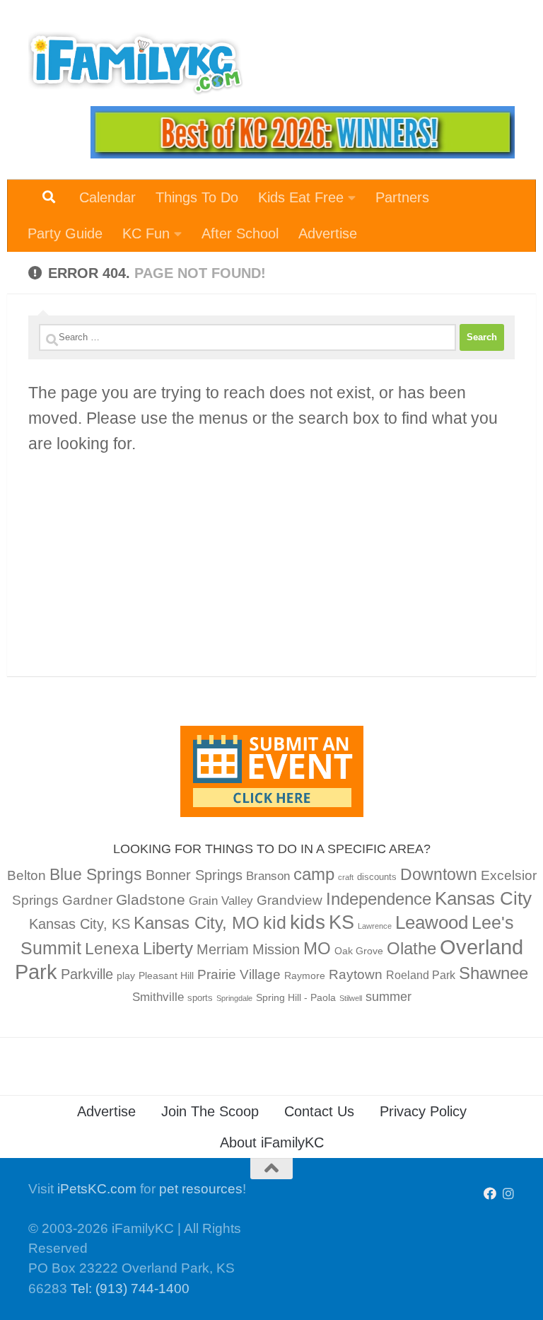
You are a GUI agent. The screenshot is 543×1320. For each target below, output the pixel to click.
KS (341, 922)
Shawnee (493, 973)
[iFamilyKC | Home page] (135, 63)
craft (346, 877)
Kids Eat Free (301, 197)
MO (317, 948)
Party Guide (65, 233)
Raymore (304, 975)
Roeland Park (420, 975)
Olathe (411, 948)
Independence (378, 898)
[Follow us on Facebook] (490, 1193)
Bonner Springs (194, 875)
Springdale (234, 998)
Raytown (356, 974)
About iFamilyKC (272, 1142)
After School (240, 233)
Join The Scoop (210, 1111)
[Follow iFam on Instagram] (508, 1193)
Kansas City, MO (196, 922)
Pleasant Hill (166, 975)
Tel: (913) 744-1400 (130, 1288)
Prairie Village (239, 974)
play (126, 975)
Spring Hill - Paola (296, 997)
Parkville (87, 974)
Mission (276, 949)
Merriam (223, 949)
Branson (268, 876)
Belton (26, 875)
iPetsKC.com (96, 1188)
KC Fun (146, 233)
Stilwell (350, 998)
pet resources (201, 1188)
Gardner (87, 900)
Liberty (168, 948)
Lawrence (375, 926)
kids (307, 922)
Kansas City (483, 898)
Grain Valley (221, 901)
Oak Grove (358, 950)
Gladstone (150, 899)
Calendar (107, 197)
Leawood (431, 922)
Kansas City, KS (79, 924)
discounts (377, 877)
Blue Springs (95, 874)
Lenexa (112, 948)
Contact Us (319, 1111)
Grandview (289, 900)
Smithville (158, 997)
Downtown (438, 874)
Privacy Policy (423, 1111)
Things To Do (197, 197)
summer (388, 997)
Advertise (327, 233)
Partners (402, 197)
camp (313, 874)
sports (200, 998)
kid (274, 922)
